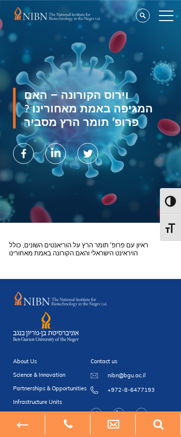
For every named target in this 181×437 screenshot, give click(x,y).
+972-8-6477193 (131, 389)
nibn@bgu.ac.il (127, 375)
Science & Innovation (39, 374)
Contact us (103, 361)
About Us (25, 361)
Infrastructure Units (37, 401)
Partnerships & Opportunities (49, 388)
